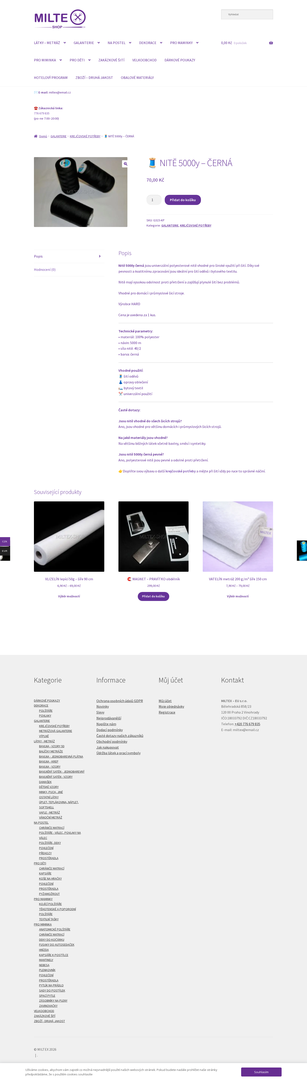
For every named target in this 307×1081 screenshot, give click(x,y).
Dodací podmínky (109, 729)
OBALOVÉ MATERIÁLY (137, 77)
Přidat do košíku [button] (153, 596)
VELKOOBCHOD (144, 60)
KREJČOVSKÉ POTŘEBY (85, 136)
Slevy (100, 712)
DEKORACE (147, 42)
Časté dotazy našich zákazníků (119, 735)
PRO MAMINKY (181, 42)
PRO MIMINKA (45, 60)
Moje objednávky (171, 706)
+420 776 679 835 (247, 724)
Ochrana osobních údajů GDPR (119, 700)
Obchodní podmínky (111, 741)
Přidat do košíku (183, 200)
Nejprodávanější (108, 718)
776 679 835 (41, 113)
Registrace (167, 712)
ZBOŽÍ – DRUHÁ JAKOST (94, 77)
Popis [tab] (38, 256)
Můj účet (165, 700)
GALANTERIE (84, 42)
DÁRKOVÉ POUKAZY (180, 60)
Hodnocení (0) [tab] (45, 269)
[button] (125, 163)
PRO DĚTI (77, 60)
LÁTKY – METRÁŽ (47, 42)
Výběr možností (69, 596)
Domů (43, 136)
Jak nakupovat (107, 747)
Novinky (102, 706)
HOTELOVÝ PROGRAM (51, 77)
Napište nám (106, 724)
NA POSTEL (116, 42)
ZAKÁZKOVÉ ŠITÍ (111, 60)
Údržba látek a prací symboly (118, 753)
